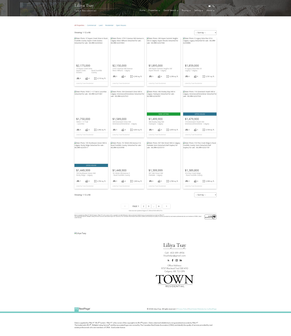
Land (100, 25)
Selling (197, 10)
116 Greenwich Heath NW (197, 123)
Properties (153, 10)
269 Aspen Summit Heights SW (160, 69)
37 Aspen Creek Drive (89, 69)
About (209, 10)
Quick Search (169, 10)
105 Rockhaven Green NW (86, 174)
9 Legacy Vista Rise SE (193, 69)
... (153, 206)
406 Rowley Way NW (156, 123)
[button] (168, 260)
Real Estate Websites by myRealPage (203, 309)
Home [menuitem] (142, 10)
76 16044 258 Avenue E (121, 174)
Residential (109, 25)
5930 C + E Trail (82, 123)
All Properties (79, 25)
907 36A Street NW (156, 174)
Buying (185, 10)
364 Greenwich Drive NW (125, 123)
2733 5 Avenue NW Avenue (123, 69)
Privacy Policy (182, 309)
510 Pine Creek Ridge (193, 174)
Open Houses (121, 25)
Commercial (91, 25)
